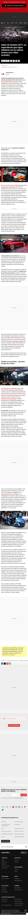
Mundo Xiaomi (4, 867)
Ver (14, 725)
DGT (4, 22)
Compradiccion (5, 891)
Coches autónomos (19, 834)
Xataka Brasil (4, 901)
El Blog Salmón (17, 887)
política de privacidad (18, 797)
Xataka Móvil (4, 862)
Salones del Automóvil (12, 660)
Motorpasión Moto (18, 880)
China (12, 22)
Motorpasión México (18, 905)
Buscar (26, 847)
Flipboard (16, 61)
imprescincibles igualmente (8, 398)
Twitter (14, 61)
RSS (22, 807)
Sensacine (16, 869)
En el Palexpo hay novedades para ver (11, 388)
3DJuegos (16, 860)
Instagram (16, 807)
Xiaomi (20, 22)
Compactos (17, 824)
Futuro (3, 836)
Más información (15, 913)
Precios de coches (18, 831)
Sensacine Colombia (18, 903)
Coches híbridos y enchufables (6, 825)
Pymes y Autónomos (18, 889)
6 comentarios (6, 60)
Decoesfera (4, 889)
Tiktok (3, 809)
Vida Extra (16, 862)
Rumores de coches (6, 831)
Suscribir (23, 794)
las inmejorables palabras (16, 341)
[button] (10, 72)
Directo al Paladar (5, 878)
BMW (25, 22)
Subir (22, 852)
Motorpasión (17, 878)
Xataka (3, 860)
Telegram (19, 807)
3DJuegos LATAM (18, 899)
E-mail (19, 61)
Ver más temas (5, 841)
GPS (16, 22)
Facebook (11, 61)
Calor (8, 22)
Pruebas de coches (19, 828)
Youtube (13, 807)
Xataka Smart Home (6, 866)
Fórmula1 (4, 821)
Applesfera (4, 864)
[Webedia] (5, 853)
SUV (3, 828)
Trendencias (4, 887)
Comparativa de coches (7, 834)
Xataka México (5, 899)
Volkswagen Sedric (6, 494)
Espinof (16, 871)
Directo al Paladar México (7, 905)
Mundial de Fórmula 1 (19, 836)
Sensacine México (18, 901)
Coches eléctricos (18, 821)
